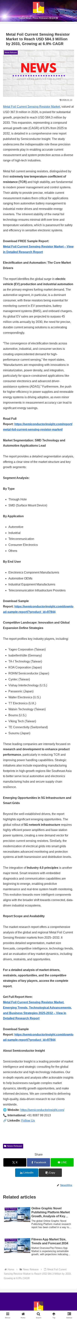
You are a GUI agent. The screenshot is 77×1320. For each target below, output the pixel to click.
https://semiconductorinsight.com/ (42, 1109)
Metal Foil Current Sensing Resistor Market (31, 106)
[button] (50, 1172)
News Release (14, 1146)
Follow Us (28, 1120)
